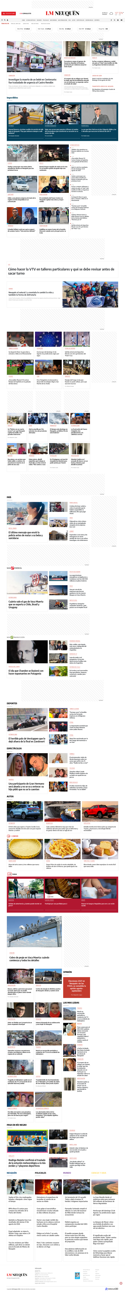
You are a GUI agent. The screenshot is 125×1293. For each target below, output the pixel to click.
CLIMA (30, 425)
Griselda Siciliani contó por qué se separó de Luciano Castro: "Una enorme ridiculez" (21, 230)
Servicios (97, 1279)
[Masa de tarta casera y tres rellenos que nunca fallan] (25, 849)
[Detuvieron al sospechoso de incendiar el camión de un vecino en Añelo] (48, 1186)
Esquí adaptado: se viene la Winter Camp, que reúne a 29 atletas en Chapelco (19, 1233)
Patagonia (85, 1273)
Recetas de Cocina (45, 23)
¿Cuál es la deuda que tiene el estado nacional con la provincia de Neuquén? (83, 1052)
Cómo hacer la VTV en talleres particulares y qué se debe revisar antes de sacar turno (61, 271)
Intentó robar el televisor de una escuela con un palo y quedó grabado (79, 1150)
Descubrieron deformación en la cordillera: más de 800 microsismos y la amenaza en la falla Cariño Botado (76, 1252)
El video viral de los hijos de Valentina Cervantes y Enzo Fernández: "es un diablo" (78, 787)
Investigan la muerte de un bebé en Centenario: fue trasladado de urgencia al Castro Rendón (33, 81)
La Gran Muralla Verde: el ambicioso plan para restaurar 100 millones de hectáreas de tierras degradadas (104, 1200)
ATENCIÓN (11, 953)
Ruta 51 (41, 163)
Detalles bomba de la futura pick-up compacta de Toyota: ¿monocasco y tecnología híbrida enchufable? (100, 828)
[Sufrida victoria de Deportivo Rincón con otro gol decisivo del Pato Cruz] (76, 339)
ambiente (67, 376)
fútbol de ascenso (70, 348)
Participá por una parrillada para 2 (56, 904)
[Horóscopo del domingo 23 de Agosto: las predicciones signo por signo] (48, 339)
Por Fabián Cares (68, 92)
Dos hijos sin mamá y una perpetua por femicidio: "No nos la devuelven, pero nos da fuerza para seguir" (19, 1113)
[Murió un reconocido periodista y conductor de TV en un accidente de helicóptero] (48, 1038)
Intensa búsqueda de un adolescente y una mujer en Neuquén (48, 1023)
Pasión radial (85, 125)
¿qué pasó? (11, 194)
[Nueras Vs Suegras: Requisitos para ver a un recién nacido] (98, 889)
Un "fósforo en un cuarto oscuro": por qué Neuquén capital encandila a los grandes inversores (16, 431)
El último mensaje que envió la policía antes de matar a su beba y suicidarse (26, 535)
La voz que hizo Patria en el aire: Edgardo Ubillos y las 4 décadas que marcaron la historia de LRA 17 (98, 130)
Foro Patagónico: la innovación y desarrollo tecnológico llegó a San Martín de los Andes (48, 382)
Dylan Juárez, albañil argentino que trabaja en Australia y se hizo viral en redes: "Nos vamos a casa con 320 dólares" (37, 462)
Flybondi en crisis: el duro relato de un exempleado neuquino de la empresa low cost (78, 524)
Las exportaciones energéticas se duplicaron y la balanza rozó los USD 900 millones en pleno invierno (79, 578)
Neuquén (39, 20)
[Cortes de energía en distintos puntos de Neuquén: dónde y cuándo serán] (48, 976)
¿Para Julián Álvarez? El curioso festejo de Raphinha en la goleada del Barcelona (79, 159)
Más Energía (53, 20)
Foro (38, 376)
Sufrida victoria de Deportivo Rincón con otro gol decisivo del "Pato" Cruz (80, 226)
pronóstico (53, 425)
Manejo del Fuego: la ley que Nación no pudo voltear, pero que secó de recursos (76, 382)
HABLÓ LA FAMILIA (12, 1108)
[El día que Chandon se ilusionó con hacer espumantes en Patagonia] (27, 651)
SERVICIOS (38, 985)
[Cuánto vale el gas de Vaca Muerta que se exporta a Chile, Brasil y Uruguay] (27, 582)
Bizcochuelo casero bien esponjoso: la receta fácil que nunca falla (100, 865)
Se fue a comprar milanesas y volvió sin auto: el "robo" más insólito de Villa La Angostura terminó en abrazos (104, 63)
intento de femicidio (69, 57)
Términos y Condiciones (88, 1281)
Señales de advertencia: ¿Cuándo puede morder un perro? (25, 904)
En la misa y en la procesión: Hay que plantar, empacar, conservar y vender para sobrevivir (79, 673)
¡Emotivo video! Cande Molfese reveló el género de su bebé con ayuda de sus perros (79, 774)
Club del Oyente (49, 900)
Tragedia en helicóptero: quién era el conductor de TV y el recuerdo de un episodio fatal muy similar (20, 1081)
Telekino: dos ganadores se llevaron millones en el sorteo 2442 (80, 151)
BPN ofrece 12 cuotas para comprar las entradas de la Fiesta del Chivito (18, 1210)
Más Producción (62, 20)
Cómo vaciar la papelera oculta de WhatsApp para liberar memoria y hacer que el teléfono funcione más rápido (104, 1254)
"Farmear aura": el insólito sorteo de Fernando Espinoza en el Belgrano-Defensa (80, 207)
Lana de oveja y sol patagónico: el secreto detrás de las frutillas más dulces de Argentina (78, 660)
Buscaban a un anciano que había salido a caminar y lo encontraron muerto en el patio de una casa (17, 461)
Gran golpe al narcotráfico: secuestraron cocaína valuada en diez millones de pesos (47, 1210)
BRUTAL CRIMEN (12, 528)
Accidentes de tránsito (42, 1108)
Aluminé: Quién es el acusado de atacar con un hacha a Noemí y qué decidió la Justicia (79, 461)
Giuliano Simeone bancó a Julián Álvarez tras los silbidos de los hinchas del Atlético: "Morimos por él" (80, 217)
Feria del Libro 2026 (15, 23)
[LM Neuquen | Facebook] (111, 20)
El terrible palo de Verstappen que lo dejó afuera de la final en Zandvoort (27, 740)
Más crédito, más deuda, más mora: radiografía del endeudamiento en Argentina (78, 647)
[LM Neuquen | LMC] (25, 13)
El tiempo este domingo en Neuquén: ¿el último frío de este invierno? (59, 431)
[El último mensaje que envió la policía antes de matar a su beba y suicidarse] (27, 513)
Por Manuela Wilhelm (41, 1086)
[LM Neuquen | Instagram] (118, 20)
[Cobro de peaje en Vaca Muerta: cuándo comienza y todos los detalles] (34, 931)
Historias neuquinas (50, 125)
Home (23, 20)
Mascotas (11, 900)
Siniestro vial (11, 1019)
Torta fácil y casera (89, 861)
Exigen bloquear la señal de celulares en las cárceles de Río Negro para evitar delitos (78, 1136)
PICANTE (11, 376)
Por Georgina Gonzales (14, 135)
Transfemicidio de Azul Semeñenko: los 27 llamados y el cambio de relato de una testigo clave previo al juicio (48, 1081)
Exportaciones (13, 597)
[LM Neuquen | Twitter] (115, 20)
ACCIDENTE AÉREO (12, 1076)
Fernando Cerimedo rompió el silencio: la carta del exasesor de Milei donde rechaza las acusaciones (76, 1211)
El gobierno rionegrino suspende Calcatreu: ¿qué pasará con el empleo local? (78, 605)
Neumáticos (49, 823)
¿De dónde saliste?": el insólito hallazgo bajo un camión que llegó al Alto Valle (77, 1164)
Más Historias (35, 23)
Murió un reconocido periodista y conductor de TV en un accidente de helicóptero (48, 1052)
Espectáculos (80, 20)
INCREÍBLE (11, 779)
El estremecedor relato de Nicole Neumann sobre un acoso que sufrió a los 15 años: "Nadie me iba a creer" (79, 760)
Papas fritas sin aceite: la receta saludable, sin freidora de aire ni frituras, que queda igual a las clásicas (61, 866)
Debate (83, 900)
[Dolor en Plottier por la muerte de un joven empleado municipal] (20, 1010)
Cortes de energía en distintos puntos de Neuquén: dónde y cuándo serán (48, 989)
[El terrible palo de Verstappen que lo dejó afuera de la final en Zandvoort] (27, 719)
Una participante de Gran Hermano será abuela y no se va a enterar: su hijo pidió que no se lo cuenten (26, 786)
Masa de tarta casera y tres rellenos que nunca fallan (24, 865)
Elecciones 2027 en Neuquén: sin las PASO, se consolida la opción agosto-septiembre (76, 986)
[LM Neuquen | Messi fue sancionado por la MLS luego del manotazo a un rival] (58, 739)
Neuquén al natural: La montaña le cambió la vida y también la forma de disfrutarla (31, 293)
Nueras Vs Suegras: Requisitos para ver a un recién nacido (98, 904)
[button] (2, 20)
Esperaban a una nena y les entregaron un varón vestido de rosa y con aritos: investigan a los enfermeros (79, 537)
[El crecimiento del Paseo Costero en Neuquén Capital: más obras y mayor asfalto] (54, 184)
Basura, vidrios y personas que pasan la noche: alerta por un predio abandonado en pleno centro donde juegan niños (20, 991)
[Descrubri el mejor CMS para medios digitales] (111, 1290)
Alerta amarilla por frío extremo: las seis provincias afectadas (38, 431)
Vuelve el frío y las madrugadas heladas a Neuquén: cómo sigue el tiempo (20, 1199)
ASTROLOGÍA (40, 348)
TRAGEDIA (38, 1047)
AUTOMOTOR (12, 823)
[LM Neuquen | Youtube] (121, 20)
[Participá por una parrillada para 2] (62, 889)
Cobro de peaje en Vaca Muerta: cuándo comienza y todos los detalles (29, 959)
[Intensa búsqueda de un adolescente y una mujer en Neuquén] (48, 1010)
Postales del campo (14, 666)
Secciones (97, 1277)
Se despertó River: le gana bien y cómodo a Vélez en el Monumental (79, 198)
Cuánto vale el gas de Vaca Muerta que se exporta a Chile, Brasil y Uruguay (26, 604)
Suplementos (85, 1279)
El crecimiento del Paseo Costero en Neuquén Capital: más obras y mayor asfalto (51, 199)
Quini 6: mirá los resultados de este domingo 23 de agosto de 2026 (102, 79)
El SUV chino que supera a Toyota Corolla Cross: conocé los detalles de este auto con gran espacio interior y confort (25, 828)
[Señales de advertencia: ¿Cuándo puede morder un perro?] (26, 889)
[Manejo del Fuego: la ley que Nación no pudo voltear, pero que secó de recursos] (76, 367)
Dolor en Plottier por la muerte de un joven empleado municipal (20, 1023)
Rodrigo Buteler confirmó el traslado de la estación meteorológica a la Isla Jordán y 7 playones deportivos (27, 1162)
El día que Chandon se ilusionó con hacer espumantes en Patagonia (26, 672)
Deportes (96, 20)
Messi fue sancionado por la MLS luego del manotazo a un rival (79, 740)
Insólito (94, 57)
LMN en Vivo (26, 23)
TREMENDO (10, 225)
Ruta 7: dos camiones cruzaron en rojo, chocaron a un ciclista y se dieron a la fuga (48, 1245)
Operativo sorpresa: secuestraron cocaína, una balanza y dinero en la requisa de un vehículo (19, 1052)
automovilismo (75, 425)
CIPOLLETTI (11, 1156)
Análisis (10, 425)
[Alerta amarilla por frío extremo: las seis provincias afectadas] (38, 418)
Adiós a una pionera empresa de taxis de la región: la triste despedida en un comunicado (22, 199)
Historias (11, 125)
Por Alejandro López (12, 437)
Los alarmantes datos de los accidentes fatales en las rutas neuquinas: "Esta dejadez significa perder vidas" (47, 1114)
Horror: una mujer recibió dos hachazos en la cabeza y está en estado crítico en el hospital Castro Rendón (48, 1223)
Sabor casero (12, 861)
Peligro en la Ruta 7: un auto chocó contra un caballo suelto (48, 1234)
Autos (73, 20)
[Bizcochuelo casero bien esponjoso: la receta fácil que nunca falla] (100, 849)
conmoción (67, 75)
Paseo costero (43, 194)
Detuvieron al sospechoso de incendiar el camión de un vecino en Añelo (47, 1199)
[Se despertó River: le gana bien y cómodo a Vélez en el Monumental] (20, 339)
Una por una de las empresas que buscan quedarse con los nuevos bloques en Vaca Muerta (78, 592)
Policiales (46, 20)
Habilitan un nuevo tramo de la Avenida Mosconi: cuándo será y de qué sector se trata (52, 231)
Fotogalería (53, 455)
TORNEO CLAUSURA (13, 348)
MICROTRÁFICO (11, 1047)
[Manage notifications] (121, 1283)
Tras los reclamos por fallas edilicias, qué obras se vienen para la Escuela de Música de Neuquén (19, 1246)
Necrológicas (89, 20)
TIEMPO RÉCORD (43, 225)
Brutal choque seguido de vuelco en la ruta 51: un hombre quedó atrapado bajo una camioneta (53, 168)
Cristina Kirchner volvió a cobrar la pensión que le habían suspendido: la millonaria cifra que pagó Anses (78, 509)
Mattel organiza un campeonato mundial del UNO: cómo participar (76, 1224)
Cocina (48, 861)
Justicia (38, 1076)
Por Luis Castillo (48, 135)
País (69, 20)
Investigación (75, 455)
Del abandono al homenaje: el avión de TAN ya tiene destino (103, 90)
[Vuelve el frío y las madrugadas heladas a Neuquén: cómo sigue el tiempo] (20, 1186)
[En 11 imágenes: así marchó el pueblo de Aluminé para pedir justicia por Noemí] (59, 448)
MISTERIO (10, 455)
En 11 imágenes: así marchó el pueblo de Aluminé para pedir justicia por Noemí (59, 461)
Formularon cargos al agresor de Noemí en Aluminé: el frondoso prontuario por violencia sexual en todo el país (75, 63)
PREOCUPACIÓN (11, 985)
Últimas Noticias (30, 20)
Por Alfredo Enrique (69, 386)
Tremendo (31, 455)
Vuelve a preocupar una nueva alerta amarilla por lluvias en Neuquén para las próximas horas (21, 168)
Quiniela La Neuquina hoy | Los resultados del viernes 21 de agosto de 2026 (20, 1222)
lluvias (10, 163)
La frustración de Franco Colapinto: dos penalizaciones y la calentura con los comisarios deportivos (79, 432)
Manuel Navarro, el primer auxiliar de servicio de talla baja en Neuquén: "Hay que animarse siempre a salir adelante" (26, 131)
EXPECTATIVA (87, 823)
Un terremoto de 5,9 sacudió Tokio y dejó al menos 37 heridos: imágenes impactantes (76, 1199)
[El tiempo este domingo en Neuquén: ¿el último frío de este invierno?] (59, 418)
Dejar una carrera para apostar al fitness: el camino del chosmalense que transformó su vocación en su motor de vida (61, 131)
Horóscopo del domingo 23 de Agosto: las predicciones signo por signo (48, 354)
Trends (84, 1277)
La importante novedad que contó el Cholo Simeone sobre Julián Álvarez (79, 727)
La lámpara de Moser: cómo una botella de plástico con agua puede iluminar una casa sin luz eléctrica (104, 1225)
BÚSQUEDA (38, 1019)
